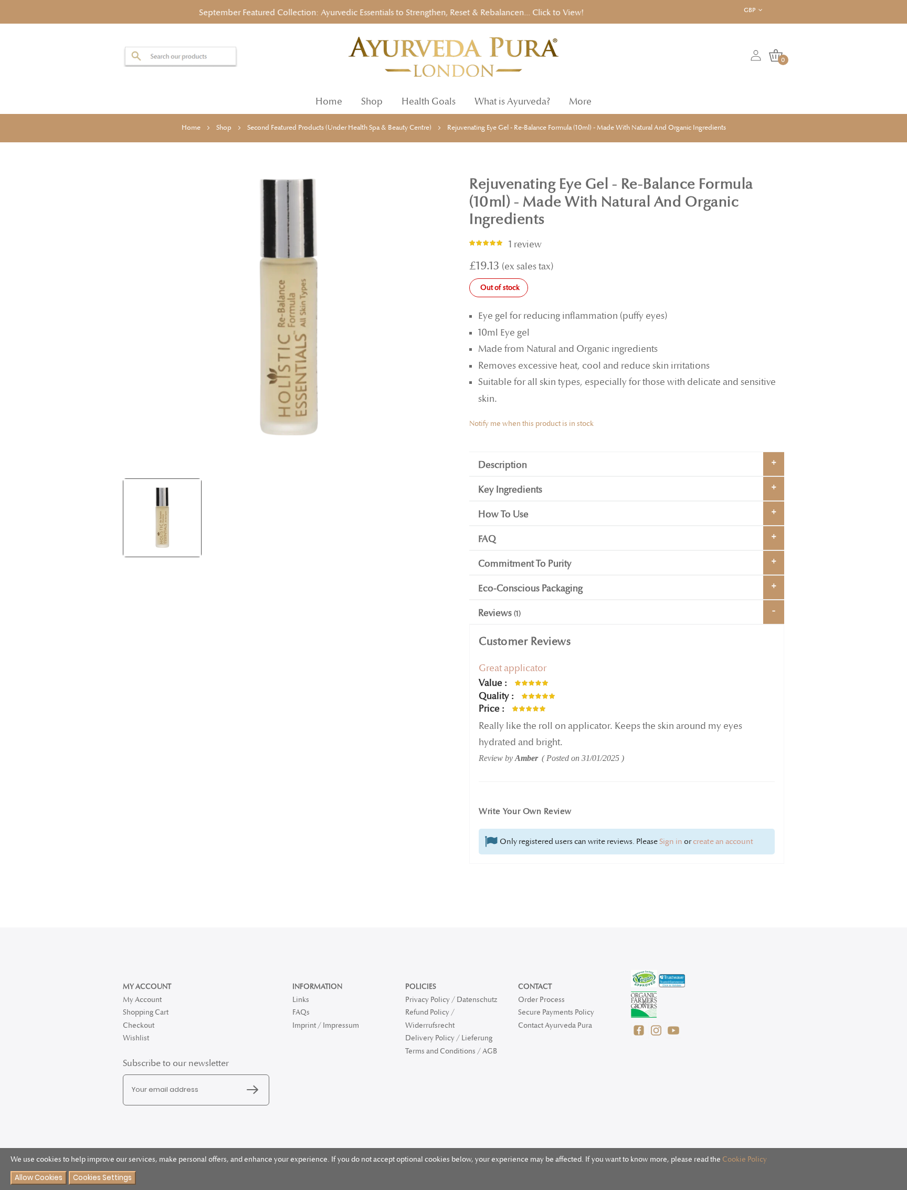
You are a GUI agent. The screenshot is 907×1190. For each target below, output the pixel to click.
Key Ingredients (510, 486)
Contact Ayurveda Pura (555, 1025)
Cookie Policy (744, 1159)
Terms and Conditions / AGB (451, 1051)
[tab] (626, 460)
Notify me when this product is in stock (531, 420)
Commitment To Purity (525, 560)
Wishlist (136, 1038)
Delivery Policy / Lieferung (448, 1038)
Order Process (541, 999)
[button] (761, 10)
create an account (723, 838)
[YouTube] (673, 1035)
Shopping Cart (145, 1012)
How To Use (503, 511)
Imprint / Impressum (325, 1025)
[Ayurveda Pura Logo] (453, 53)
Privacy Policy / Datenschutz (451, 999)
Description (502, 461)
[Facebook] (639, 1035)
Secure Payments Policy (556, 1012)
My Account (142, 999)
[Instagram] (657, 1035)
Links (300, 999)
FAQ (487, 535)
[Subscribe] (255, 1090)
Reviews (498, 609)
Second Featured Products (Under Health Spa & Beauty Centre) (339, 124)
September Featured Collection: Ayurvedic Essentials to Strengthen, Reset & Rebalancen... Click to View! (323, 11)
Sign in (670, 838)
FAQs (301, 1012)
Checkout (138, 1025)
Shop (223, 124)
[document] (453, 1169)
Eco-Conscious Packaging (530, 585)
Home (328, 98)
